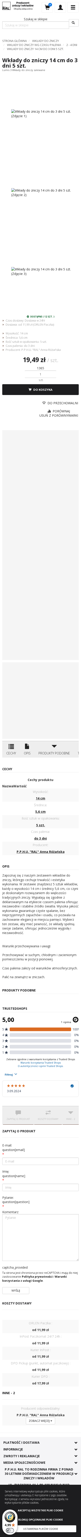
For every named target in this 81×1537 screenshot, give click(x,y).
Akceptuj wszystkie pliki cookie (40, 1510)
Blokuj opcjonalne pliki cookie (40, 1519)
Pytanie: (15, 1199)
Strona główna (14, 41)
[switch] (10, 1530)
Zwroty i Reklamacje (21, 1456)
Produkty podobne (54, 753)
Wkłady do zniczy (45, 41)
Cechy (11, 753)
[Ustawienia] (60, 7)
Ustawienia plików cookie (40, 1528)
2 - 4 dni (71, 45)
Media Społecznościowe (24, 1462)
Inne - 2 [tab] (70, 1119)
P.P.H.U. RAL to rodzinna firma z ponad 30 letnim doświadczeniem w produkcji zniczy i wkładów (39, 1473)
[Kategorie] (73, 7)
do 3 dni (29, 346)
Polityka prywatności (37, 1277)
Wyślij (15, 1290)
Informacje (13, 1449)
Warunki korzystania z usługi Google (34, 1279)
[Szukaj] (74, 23)
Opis (27, 753)
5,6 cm (23, 338)
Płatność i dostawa (21, 1442)
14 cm (24, 333)
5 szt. (43, 342)
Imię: (13, 1173)
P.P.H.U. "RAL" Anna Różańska (41, 350)
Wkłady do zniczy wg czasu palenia (34, 45)
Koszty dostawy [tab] (48, 1119)
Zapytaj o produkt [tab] (18, 1119)
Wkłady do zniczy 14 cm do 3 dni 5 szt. (35, 49)
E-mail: (13, 1147)
